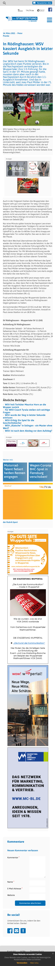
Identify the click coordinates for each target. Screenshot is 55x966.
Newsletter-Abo (44, 3)
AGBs (23, 951)
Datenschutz (37, 951)
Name (10, 881)
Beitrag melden (23, 931)
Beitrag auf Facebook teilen (9, 931)
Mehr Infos (34, 963)
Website (11, 895)
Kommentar (13, 857)
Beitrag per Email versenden (16, 931)
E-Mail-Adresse (14, 888)
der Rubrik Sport (10, 522)
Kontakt (11, 951)
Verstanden (22, 963)
